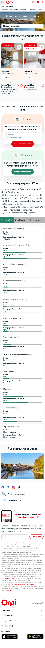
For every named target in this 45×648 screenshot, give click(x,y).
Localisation (10, 134)
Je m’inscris (36, 537)
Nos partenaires (7, 616)
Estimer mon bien (24, 144)
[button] (22, 610)
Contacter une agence (22, 171)
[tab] (7, 220)
